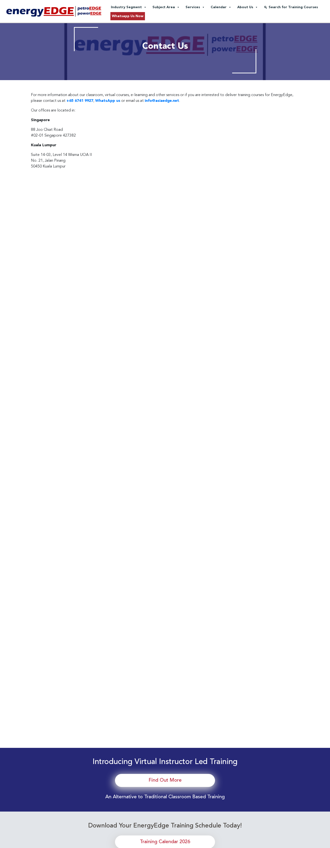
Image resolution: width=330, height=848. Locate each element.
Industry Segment (126, 7)
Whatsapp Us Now (127, 16)
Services (193, 7)
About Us (245, 7)
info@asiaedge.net (162, 101)
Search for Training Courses (293, 7)
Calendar (219, 7)
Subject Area (163, 7)
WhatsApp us (107, 101)
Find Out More (165, 780)
